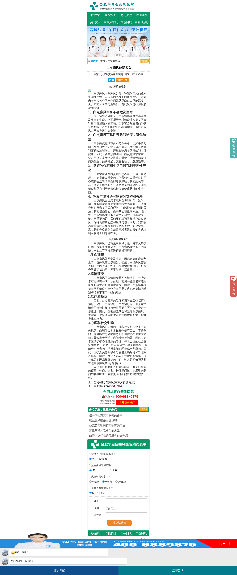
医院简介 (110, 15)
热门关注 (126, 15)
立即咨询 (179, 569)
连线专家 (59, 570)
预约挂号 (122, 79)
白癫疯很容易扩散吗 (109, 385)
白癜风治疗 (142, 22)
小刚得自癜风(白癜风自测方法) (116, 381)
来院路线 (126, 22)
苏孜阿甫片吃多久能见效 (104, 429)
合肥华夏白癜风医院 (112, 73)
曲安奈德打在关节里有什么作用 (108, 434)
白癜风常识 (111, 22)
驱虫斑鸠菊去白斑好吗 (103, 419)
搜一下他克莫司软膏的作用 (105, 414)
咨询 (111, 79)
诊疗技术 (95, 22)
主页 (102, 60)
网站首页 (95, 15)
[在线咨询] (144, 60)
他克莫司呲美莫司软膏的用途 (107, 424)
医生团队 (141, 15)
